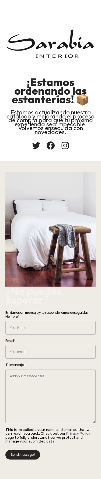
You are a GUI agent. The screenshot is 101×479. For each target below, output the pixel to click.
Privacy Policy (78, 433)
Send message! (23, 454)
